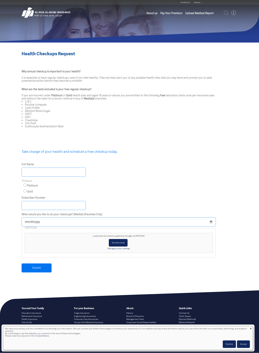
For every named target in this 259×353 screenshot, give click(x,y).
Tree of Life (27, 322)
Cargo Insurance (81, 313)
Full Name (28, 164)
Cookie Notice (42, 336)
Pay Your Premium (171, 13)
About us (151, 13)
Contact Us (185, 2)
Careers (197, 2)
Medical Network (187, 322)
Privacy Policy (185, 326)
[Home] (46, 12)
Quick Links (185, 308)
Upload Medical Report (199, 13)
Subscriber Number (33, 197)
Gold (30, 191)
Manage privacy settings (119, 249)
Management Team (135, 319)
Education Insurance (31, 313)
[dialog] (128, 338)
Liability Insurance (82, 326)
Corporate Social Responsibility (141, 322)
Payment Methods (187, 319)
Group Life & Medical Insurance (88, 322)
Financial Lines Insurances (86, 319)
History (129, 313)
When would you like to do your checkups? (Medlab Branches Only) (62, 214)
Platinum (32, 185)
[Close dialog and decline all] (251, 328)
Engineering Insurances (85, 316)
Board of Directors (135, 316)
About (130, 308)
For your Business (84, 308)
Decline (229, 344)
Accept (243, 344)
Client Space (185, 316)
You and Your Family (33, 308)
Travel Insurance (29, 326)
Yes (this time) (118, 243)
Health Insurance (29, 319)
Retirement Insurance (32, 316)
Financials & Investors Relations (141, 326)
